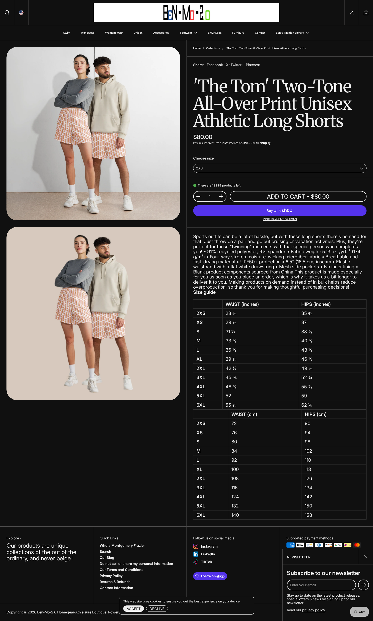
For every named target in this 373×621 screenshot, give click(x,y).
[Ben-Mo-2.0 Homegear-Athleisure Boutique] (186, 12)
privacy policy (313, 610)
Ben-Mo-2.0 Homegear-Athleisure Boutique (71, 612)
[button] (7, 12)
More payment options (280, 219)
